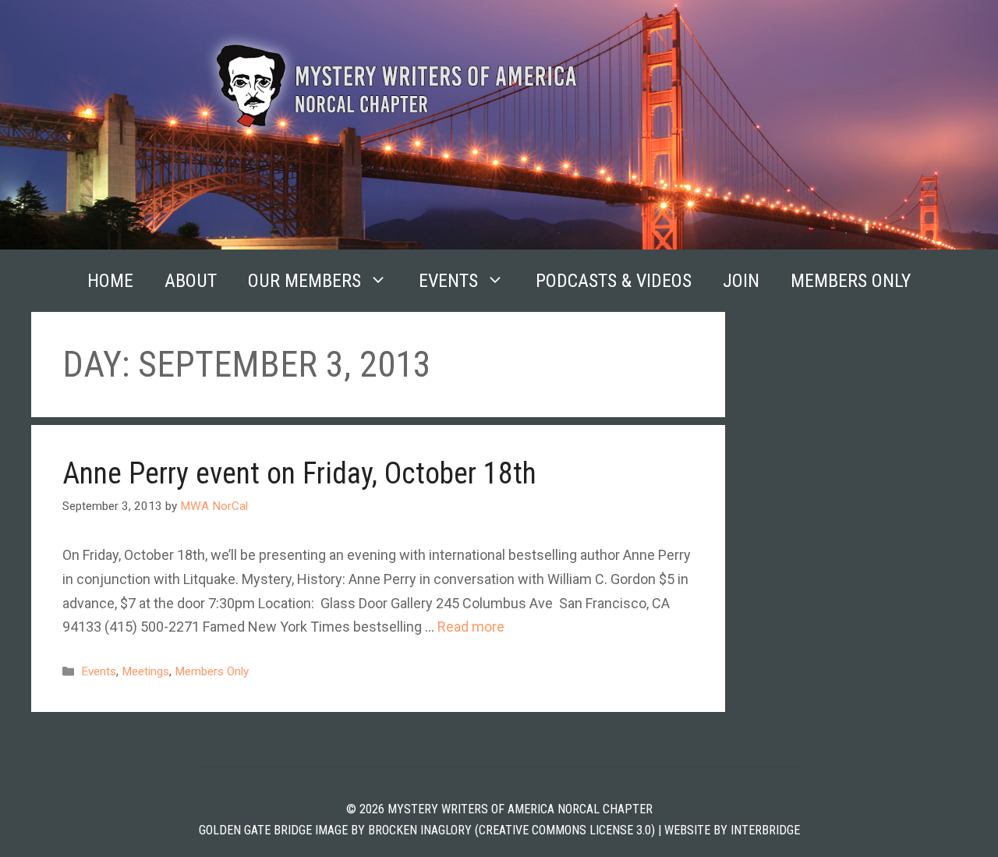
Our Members (304, 281)
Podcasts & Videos (614, 281)
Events (448, 281)
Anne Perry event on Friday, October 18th (299, 473)
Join (741, 281)
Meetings (145, 671)
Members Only (851, 281)
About (191, 281)
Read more (470, 626)
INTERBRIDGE (765, 830)
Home (110, 281)
